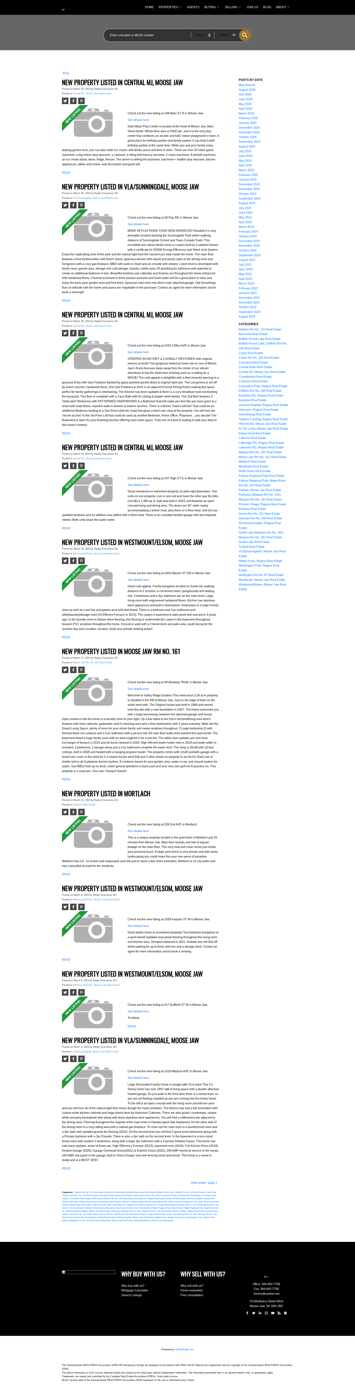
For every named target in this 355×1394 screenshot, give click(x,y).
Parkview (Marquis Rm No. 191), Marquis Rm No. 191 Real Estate (142, 1211)
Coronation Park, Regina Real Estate (86, 1198)
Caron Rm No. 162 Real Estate (83, 1195)
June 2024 (246, 212)
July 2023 (245, 264)
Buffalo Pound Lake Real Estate (141, 1192)
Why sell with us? (191, 1285)
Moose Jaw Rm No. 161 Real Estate (92, 662)
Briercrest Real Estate (115, 1192)
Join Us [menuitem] (252, 7)
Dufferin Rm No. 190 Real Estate (119, 1198)
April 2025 (245, 165)
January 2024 (248, 236)
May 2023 (245, 274)
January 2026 (248, 122)
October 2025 (247, 137)
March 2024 (246, 226)
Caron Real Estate (251, 353)
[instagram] (266, 1313)
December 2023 (249, 241)
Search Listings (131, 1295)
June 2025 (246, 155)
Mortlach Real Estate (84, 804)
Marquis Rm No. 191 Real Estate (192, 1205)
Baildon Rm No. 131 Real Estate (89, 1192)
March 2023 (246, 283)
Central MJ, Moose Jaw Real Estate (92, 93)
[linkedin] (260, 1313)
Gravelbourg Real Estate (109, 1202)
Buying (210, 7)
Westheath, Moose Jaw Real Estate (117, 1220)
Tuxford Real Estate (106, 1217)
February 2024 (248, 231)
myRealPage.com (184, 1349)
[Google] (285, 1313)
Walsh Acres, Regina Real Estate (170, 1217)
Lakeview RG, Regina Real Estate (160, 1205)
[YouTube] (272, 1313)
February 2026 (248, 118)
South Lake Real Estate (85, 1217)
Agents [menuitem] (193, 7)
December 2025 (249, 127)
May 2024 (245, 217)
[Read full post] (93, 124)
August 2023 (247, 259)
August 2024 (247, 203)
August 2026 (247, 89)
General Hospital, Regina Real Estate (263, 405)
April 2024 (245, 222)
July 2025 (245, 151)
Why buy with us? (132, 1285)
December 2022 (249, 297)
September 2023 (250, 255)
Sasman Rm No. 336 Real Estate (114, 1214)
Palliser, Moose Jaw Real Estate (96, 1211)
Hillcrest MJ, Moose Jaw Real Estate (173, 1202)
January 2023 (248, 292)
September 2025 (250, 141)
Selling (231, 7)
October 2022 (247, 307)
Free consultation (191, 1295)
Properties (168, 7)
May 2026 (245, 104)
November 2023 (249, 245)
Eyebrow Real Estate (176, 1198)
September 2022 (250, 311)
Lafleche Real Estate (102, 1205)
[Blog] (279, 1313)
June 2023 (246, 269)
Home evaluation (191, 1290)
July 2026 (245, 94)
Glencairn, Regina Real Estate (83, 1202)
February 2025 (248, 174)
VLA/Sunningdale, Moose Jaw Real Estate (95, 198)
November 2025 (249, 132)
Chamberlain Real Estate (189, 1195)
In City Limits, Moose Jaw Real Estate (263, 428)
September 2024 (250, 198)
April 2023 (245, 278)
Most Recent (247, 85)
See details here (138, 119)
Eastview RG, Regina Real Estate (150, 1198)
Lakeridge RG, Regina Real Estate (128, 1205)
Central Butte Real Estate (131, 1195)
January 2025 (248, 179)
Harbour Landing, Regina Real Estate (139, 1202)
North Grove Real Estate (139, 1208)
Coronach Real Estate (253, 381)
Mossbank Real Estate (116, 1208)
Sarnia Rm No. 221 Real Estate (83, 1214)
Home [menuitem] (149, 7)
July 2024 (245, 208)
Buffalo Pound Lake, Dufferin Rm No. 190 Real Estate (181, 1192)
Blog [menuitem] (267, 7)
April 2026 (245, 108)
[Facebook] (247, 1313)
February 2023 (248, 288)
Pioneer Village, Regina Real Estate (189, 1211)
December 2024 (249, 184)
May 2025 (245, 160)
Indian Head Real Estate (80, 1205)
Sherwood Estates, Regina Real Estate (147, 1214)
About (281, 7)
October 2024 (247, 193)
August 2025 (247, 146)
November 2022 (249, 302)
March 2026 (246, 113)
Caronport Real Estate (109, 1195)
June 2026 (246, 99)
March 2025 (246, 170)
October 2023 (247, 250)
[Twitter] (253, 1313)
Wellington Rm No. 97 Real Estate (84, 1220)
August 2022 (247, 316)
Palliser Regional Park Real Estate (166, 1208)
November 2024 (249, 189)
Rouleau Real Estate (252, 508)
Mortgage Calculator (134, 1290)
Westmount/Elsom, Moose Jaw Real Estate (96, 553)
